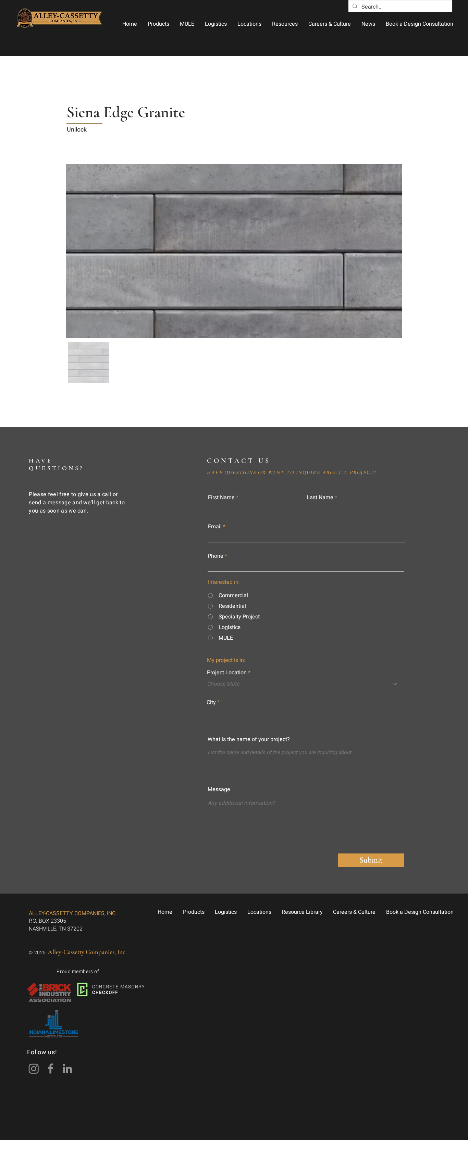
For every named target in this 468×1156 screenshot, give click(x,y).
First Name (221, 497)
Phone (215, 556)
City (211, 702)
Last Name (320, 497)
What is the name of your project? (249, 739)
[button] (158, 24)
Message (219, 789)
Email (215, 526)
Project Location (227, 672)
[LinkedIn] (67, 1068)
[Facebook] (50, 1068)
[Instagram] (33, 1068)
